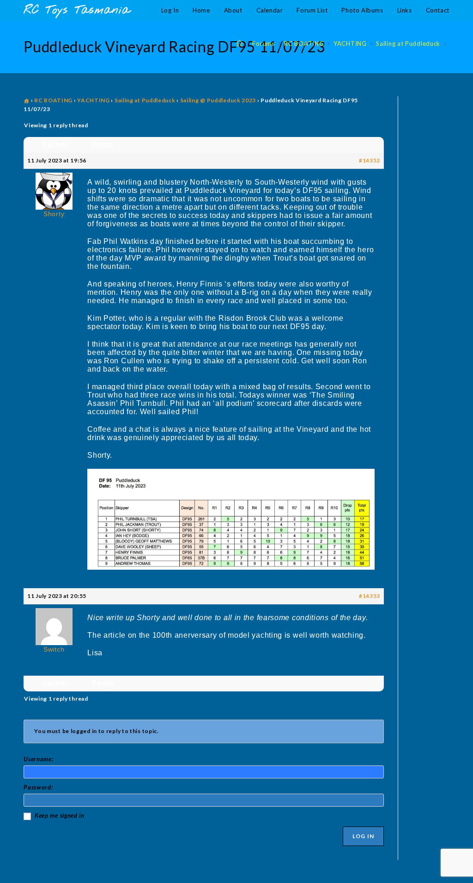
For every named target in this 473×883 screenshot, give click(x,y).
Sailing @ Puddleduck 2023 (218, 100)
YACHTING (93, 100)
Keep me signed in (60, 815)
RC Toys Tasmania (77, 10)
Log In (363, 836)
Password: (38, 787)
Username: (38, 759)
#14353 (369, 595)
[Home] (239, 43)
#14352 (369, 160)
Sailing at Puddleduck (145, 100)
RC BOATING (53, 100)
